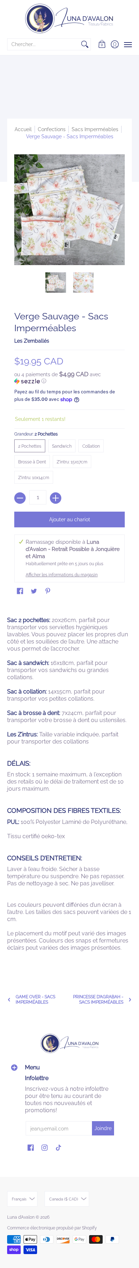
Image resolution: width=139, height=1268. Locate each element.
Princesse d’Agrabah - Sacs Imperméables (98, 999)
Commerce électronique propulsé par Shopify (52, 1227)
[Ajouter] (55, 498)
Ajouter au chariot (69, 519)
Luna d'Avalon (21, 1217)
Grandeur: (36, 434)
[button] (102, 44)
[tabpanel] (69, 786)
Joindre (103, 1128)
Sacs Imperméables (95, 129)
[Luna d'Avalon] (69, 18)
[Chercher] (85, 44)
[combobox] (43, 44)
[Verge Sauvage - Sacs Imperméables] (56, 282)
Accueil (23, 129)
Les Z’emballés (31, 341)
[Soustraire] (20, 498)
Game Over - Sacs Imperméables (35, 999)
